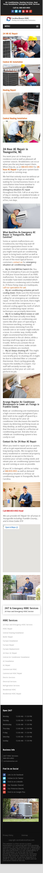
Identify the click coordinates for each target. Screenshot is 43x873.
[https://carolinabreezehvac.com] (21, 21)
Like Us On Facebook (15, 775)
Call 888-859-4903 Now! (13, 511)
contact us (17, 262)
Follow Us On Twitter (15, 778)
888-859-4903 (24, 8)
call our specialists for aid (14, 288)
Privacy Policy (8, 835)
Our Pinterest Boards (16, 789)
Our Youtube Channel (16, 785)
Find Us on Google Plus (16, 792)
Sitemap (25, 835)
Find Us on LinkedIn (15, 782)
